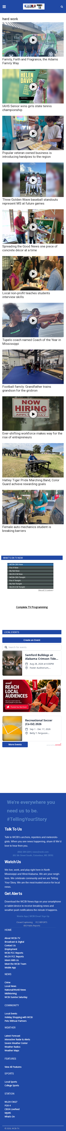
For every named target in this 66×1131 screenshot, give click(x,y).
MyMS (8, 1112)
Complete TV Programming (32, 607)
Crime (7, 982)
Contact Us (10, 945)
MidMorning (11, 993)
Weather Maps (12, 1050)
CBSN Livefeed (12, 1109)
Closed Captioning (24, 922)
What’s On (10, 1116)
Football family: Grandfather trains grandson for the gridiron (26, 388)
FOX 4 (8, 1105)
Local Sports (11, 1081)
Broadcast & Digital (14, 941)
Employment (11, 949)
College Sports (12, 1085)
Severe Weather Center (16, 1043)
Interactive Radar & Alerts (17, 1039)
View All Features (13, 1066)
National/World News (15, 989)
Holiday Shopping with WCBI (19, 1017)
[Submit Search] (62, 6)
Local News (10, 986)
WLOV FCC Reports (14, 956)
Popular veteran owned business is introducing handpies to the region (27, 155)
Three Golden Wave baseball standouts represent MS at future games (30, 201)
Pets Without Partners (16, 1020)
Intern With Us (12, 960)
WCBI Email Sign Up (39, 916)
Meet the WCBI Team (15, 963)
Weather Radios (12, 1046)
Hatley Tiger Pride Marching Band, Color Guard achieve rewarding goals (30, 482)
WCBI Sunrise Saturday (16, 997)
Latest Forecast (12, 1035)
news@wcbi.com (41, 852)
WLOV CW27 (11, 1101)
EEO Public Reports (32, 925)
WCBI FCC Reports (14, 952)
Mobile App (22, 916)
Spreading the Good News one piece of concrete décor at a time (30, 248)
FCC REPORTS (41, 922)
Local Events (11, 1013)
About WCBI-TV (12, 938)
